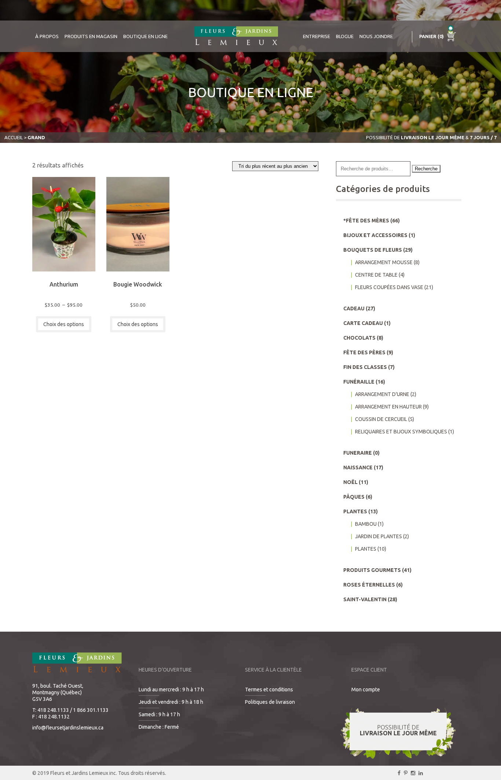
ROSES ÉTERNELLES (369, 585)
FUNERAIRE (357, 453)
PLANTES (355, 511)
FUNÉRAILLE (358, 382)
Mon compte (365, 689)
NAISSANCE (358, 467)
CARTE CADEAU (363, 323)
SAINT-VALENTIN (365, 599)
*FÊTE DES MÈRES (366, 220)
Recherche (426, 168)
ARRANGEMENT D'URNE (382, 394)
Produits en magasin (91, 36)
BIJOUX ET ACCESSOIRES (375, 235)
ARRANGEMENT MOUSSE (384, 262)
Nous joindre (376, 36)
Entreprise (316, 36)
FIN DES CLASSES (365, 367)
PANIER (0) (432, 36)
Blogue (345, 36)
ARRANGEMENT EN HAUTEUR (388, 407)
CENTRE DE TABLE (376, 275)
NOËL (350, 482)
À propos (47, 36)
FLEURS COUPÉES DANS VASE (389, 287)
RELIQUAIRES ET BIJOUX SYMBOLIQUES (401, 432)
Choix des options (63, 324)
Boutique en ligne (145, 36)
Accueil (13, 137)
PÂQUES (354, 497)
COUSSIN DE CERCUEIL (381, 419)
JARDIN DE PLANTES (378, 536)
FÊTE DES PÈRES (364, 352)
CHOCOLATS (359, 338)
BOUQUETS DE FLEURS (372, 250)
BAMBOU (366, 524)
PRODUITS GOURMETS (372, 570)
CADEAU (354, 308)
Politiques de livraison (270, 702)
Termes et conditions (269, 689)
